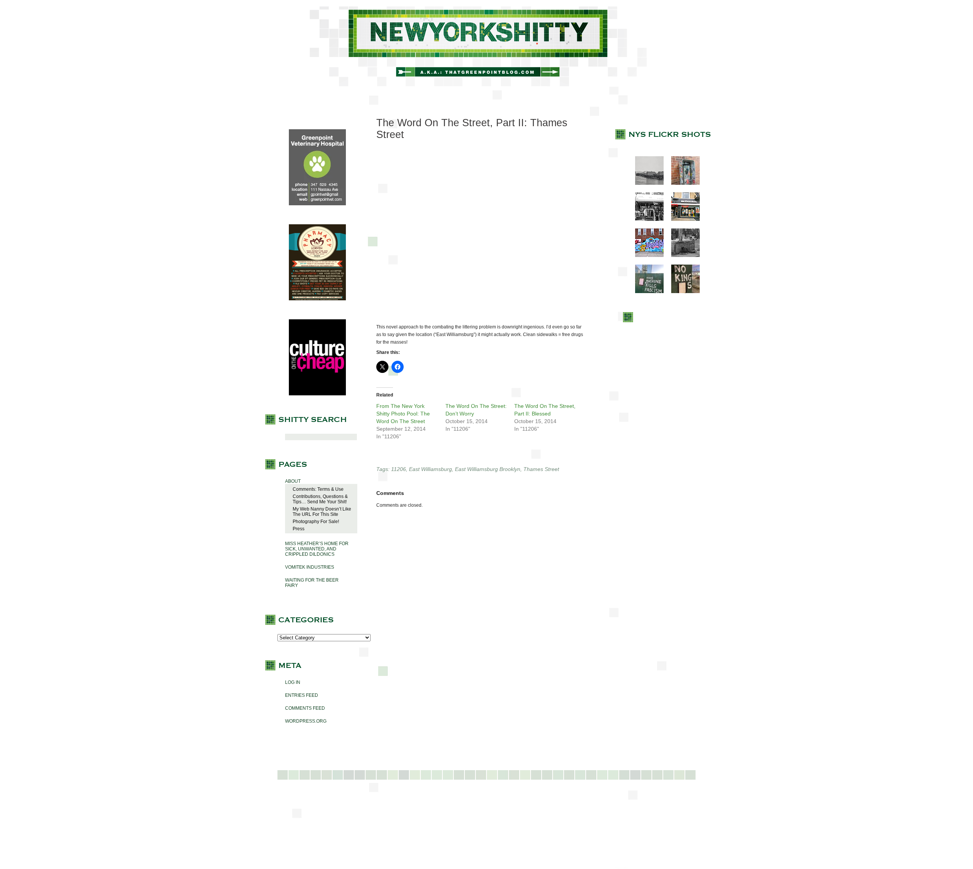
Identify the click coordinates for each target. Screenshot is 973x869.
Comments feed (305, 708)
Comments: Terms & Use (318, 489)
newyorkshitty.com (486, 46)
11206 (398, 469)
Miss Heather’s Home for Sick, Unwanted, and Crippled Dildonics (317, 549)
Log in (292, 682)
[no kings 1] (682, 291)
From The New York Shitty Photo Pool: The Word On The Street (403, 413)
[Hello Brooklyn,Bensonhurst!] (646, 255)
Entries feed (301, 695)
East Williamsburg (430, 469)
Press (298, 528)
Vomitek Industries (309, 567)
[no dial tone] (682, 183)
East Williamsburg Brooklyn (487, 469)
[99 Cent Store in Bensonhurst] (646, 219)
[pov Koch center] (646, 183)
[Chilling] (682, 255)
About (293, 481)
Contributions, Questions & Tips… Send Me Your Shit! (320, 499)
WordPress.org (305, 721)
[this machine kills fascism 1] (646, 291)
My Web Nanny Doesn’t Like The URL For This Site (322, 511)
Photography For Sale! (316, 521)
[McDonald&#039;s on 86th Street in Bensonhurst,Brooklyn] (682, 219)
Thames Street (541, 469)
